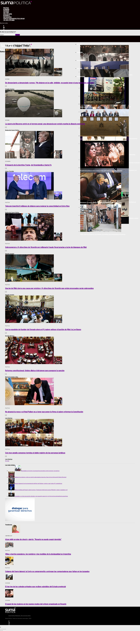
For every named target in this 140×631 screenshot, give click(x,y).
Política (79, 44)
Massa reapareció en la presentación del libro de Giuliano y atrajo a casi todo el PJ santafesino (38, 483)
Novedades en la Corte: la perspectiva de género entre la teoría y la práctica (40, 470)
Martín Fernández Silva (11, 377)
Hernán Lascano (9, 253)
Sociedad (79, 60)
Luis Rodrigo (8, 418)
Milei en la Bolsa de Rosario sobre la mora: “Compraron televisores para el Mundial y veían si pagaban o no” (41, 489)
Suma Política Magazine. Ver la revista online (19, 615)
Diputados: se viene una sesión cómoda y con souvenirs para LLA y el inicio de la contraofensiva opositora (41, 496)
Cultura (79, 68)
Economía (80, 52)
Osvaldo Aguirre (9, 89)
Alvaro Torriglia (9, 171)
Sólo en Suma (81, 76)
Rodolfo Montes (9, 336)
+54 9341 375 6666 (8, 20)
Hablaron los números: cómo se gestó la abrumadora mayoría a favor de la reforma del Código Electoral (40, 477)
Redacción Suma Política (12, 130)
